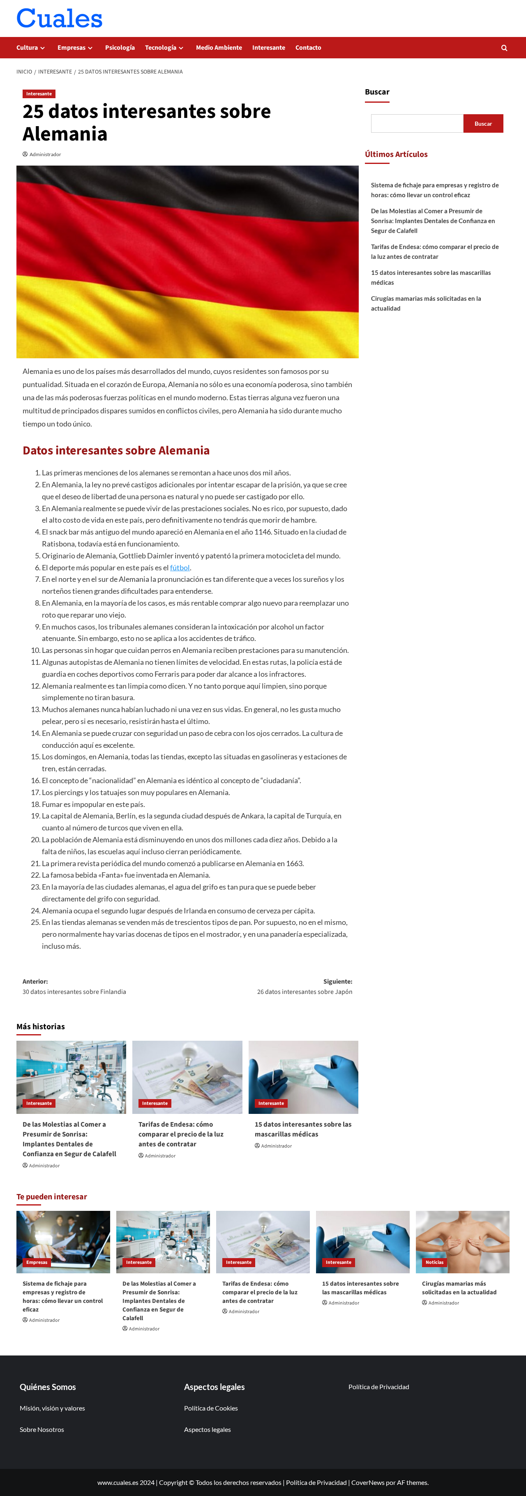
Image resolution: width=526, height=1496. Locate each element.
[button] (504, 48)
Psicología (120, 47)
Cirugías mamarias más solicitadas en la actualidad (426, 303)
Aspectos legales (207, 1429)
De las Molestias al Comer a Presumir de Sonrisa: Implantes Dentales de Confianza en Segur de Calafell (69, 1139)
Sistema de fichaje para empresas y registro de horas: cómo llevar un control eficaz (435, 189)
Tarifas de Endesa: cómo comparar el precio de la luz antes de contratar (181, 1134)
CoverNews (368, 1482)
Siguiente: (304, 987)
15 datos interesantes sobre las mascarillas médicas (303, 1129)
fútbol (180, 567)
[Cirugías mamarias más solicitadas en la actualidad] (463, 1242)
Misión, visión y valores (52, 1408)
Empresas (71, 47)
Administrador (45, 154)
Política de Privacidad (378, 1386)
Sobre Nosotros (42, 1429)
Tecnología (160, 47)
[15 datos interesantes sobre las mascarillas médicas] (303, 1077)
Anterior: (74, 987)
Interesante (268, 47)
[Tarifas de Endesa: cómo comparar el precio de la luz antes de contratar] (187, 1077)
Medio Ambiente (219, 47)
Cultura (27, 47)
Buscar (377, 92)
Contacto (308, 47)
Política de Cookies (211, 1408)
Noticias (434, 1262)
